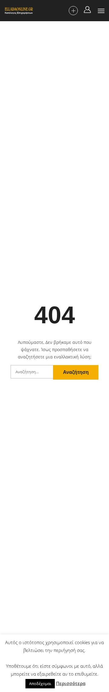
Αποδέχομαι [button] (40, 683)
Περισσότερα (70, 683)
